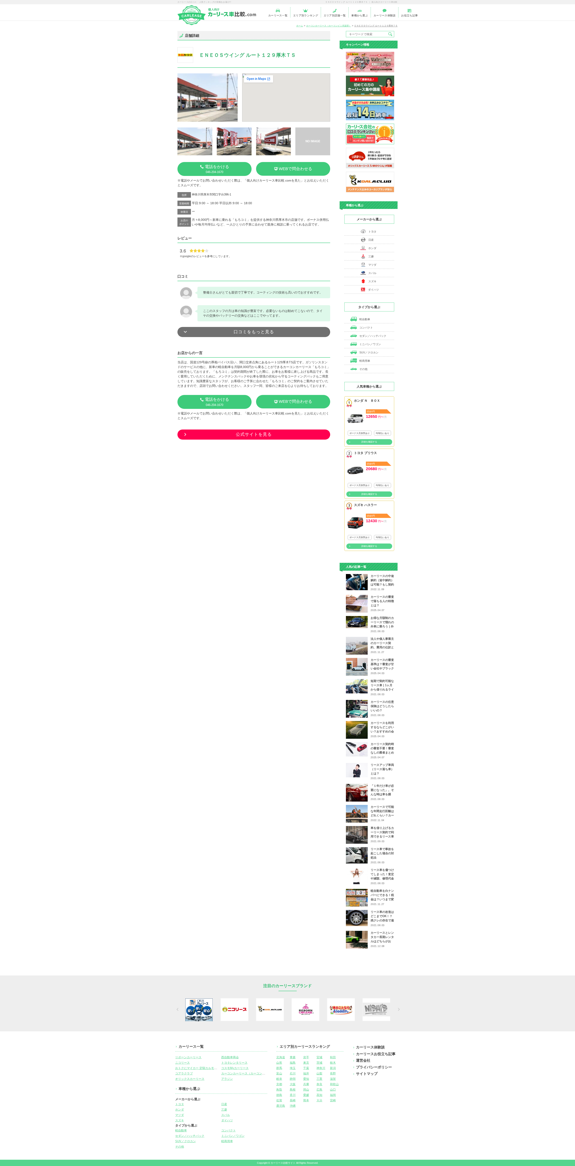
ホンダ (372, 248)
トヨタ (372, 231)
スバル (372, 273)
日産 (371, 239)
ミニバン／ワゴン (370, 344)
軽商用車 (364, 360)
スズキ (372, 281)
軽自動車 (364, 319)
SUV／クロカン (368, 352)
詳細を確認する (369, 442)
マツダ (372, 264)
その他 (363, 369)
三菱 (371, 256)
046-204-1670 (217, 169)
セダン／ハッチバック (372, 336)
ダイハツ (373, 289)
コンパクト (366, 327)
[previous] (176, 1009)
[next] (398, 1009)
